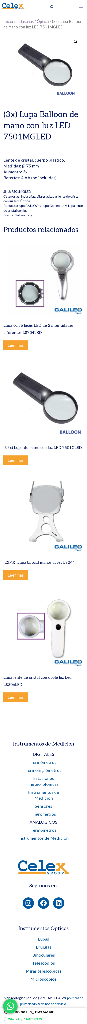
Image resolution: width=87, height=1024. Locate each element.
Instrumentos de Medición (43, 744)
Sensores (43, 805)
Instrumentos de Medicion (43, 838)
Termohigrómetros (43, 770)
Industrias (25, 21)
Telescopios (43, 962)
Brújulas (43, 946)
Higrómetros (43, 814)
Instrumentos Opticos (43, 928)
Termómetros (43, 762)
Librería (42, 196)
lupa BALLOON (30, 205)
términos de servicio (52, 1004)
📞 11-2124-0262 (42, 1012)
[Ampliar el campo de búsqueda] (51, 6)
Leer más (16, 345)
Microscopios (43, 978)
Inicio (8, 21)
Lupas (43, 938)
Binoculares (43, 954)
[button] (75, 42)
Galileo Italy (23, 215)
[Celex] (13, 6)
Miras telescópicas (43, 970)
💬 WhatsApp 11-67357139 (23, 1019)
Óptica (43, 21)
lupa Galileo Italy (55, 205)
